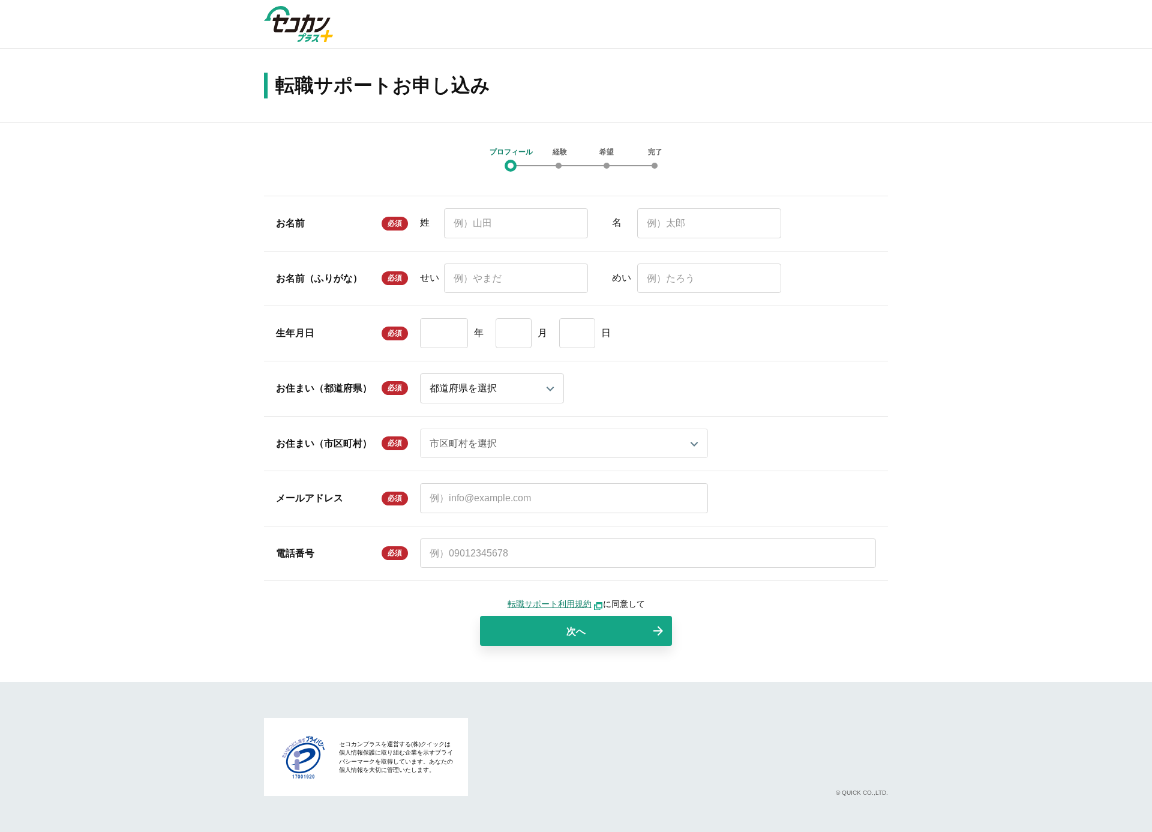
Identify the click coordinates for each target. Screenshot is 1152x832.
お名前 (290, 223)
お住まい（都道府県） (324, 388)
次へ (576, 631)
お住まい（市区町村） (324, 443)
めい (621, 278)
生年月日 (295, 333)
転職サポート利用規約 (550, 604)
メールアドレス (309, 498)
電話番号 (295, 553)
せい (429, 278)
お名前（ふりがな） (319, 278)
